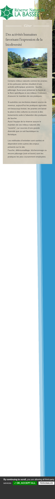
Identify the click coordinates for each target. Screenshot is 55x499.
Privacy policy (29, 491)
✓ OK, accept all (25, 483)
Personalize (46, 483)
